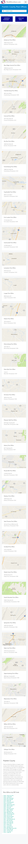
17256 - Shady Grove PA (8, 795)
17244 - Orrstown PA (7, 815)
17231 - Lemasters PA (7, 831)
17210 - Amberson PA (7, 818)
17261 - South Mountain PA (9, 819)
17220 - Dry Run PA (7, 803)
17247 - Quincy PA (7, 807)
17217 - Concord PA (7, 825)
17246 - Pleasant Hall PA (8, 816)
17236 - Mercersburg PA (8, 798)
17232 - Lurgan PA (7, 832)
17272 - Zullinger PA (7, 811)
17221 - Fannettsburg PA (8, 802)
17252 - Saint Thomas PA (8, 808)
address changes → (6, 19)
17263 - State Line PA (7, 806)
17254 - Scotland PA (7, 797)
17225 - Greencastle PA (8, 821)
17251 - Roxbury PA (7, 824)
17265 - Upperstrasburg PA (8, 804)
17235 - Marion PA (7, 801)
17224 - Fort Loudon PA (8, 823)
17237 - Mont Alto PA (7, 820)
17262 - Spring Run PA (8, 827)
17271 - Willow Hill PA (8, 810)
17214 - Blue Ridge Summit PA (9, 828)
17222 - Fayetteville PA (8, 829)
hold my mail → (21, 19)
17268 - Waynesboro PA (8, 812)
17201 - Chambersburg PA (8, 814)
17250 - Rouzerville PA (8, 799)
